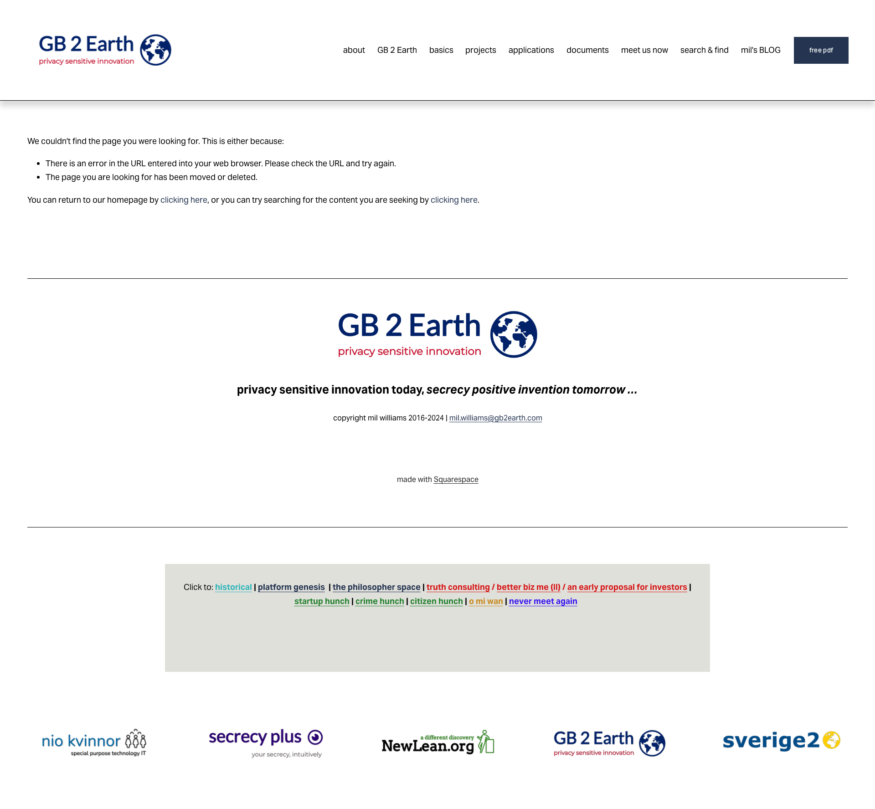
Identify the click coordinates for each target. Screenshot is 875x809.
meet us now (644, 50)
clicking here (183, 200)
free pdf (821, 50)
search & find (704, 50)
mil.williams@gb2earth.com (495, 418)
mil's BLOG (761, 50)
